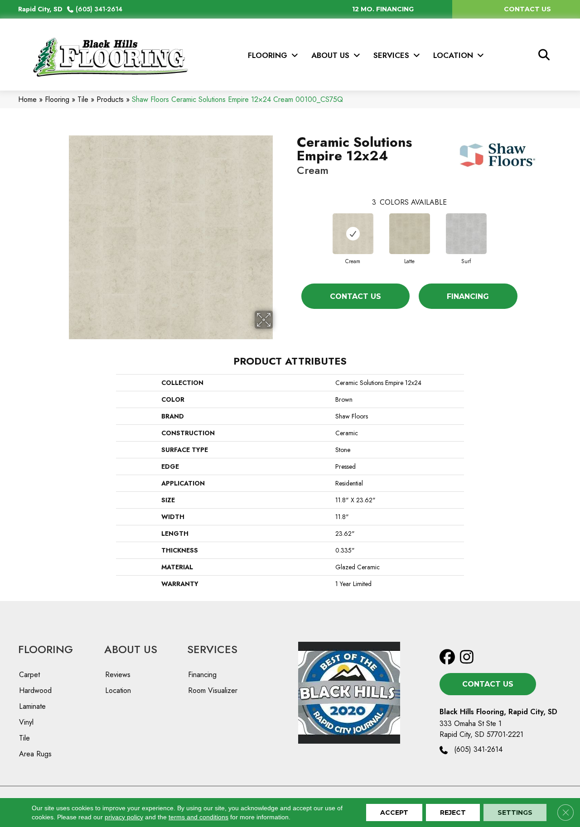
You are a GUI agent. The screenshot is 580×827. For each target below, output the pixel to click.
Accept (394, 812)
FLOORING (45, 649)
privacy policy (124, 817)
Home (27, 99)
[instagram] (469, 657)
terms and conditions (198, 817)
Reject (453, 812)
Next (526, 224)
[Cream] (353, 233)
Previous (292, 224)
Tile (82, 99)
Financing (468, 296)
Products (110, 99)
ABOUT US (130, 649)
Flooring (57, 99)
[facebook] (449, 657)
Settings (515, 812)
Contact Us (355, 296)
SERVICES (212, 649)
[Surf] (466, 233)
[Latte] (409, 233)
